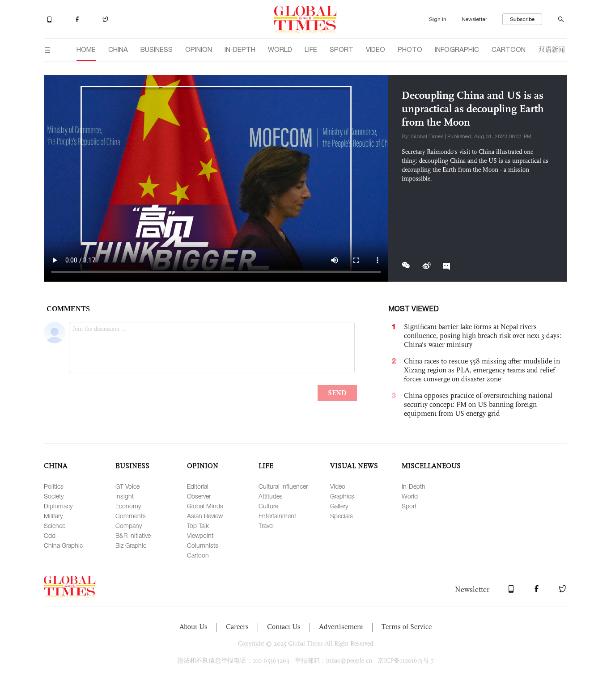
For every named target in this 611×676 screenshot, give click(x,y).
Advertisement (341, 626)
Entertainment (277, 516)
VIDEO (375, 49)
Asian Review (205, 516)
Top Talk (198, 525)
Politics (54, 486)
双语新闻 (551, 49)
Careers (237, 626)
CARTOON (509, 49)
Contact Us (284, 626)
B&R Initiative (133, 535)
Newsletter (474, 19)
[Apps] (57, 19)
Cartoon (198, 555)
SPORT (341, 49)
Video (337, 486)
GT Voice (127, 486)
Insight (124, 496)
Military (53, 516)
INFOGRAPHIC (457, 49)
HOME (86, 49)
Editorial (197, 486)
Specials (341, 516)
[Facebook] (86, 19)
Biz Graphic (130, 545)
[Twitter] (113, 19)
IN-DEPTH (240, 49)
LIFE (311, 49)
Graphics (342, 496)
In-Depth (413, 486)
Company (128, 525)
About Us (193, 626)
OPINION (198, 49)
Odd (49, 535)
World (410, 496)
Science (54, 525)
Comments (130, 516)
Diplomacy (58, 506)
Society (54, 496)
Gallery (339, 506)
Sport (409, 506)
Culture (268, 506)
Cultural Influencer (283, 486)
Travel (266, 525)
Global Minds (205, 506)
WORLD (280, 49)
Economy (128, 506)
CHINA (118, 49)
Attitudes (271, 496)
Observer (199, 496)
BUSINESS (156, 49)
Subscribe (522, 19)
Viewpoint (200, 535)
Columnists (202, 545)
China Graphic (63, 545)
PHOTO (410, 49)
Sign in (437, 19)
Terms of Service (407, 626)
